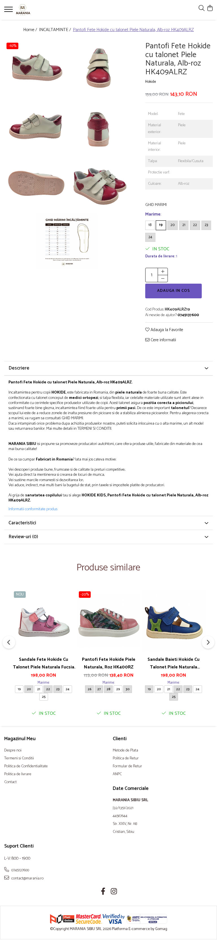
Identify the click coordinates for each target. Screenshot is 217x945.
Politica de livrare (17, 774)
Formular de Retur (127, 766)
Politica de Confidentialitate (26, 766)
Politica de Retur (126, 758)
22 (195, 225)
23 (206, 225)
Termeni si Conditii (19, 758)
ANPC (117, 774)
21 (183, 225)
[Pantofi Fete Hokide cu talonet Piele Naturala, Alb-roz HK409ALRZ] (36, 69)
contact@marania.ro (27, 878)
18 (149, 225)
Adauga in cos (173, 291)
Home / (30, 30)
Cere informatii (162, 340)
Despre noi (12, 750)
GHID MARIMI (156, 205)
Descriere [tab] (18, 368)
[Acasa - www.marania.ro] (38, 10)
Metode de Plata (125, 750)
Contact (10, 782)
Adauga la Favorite (166, 330)
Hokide (150, 82)
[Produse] (9, 11)
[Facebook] (103, 892)
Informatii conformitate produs (32, 509)
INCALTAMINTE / (55, 30)
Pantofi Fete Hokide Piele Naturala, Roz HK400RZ (108, 663)
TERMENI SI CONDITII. (94, 428)
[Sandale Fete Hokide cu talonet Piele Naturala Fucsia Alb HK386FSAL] (43, 621)
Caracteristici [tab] (22, 523)
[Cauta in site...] (202, 8)
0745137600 (19, 870)
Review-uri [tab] (23, 537)
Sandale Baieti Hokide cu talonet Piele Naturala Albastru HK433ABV (173, 663)
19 (161, 225)
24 (150, 237)
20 (172, 225)
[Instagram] (114, 892)
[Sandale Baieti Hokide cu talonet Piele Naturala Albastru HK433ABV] (173, 621)
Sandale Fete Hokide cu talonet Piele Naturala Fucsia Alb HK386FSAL (43, 663)
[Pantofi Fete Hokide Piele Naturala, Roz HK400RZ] (108, 621)
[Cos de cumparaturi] (210, 8)
